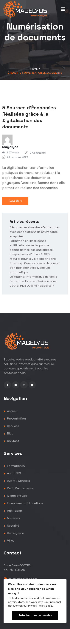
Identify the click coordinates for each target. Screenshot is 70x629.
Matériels (13, 518)
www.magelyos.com (22, 579)
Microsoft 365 (17, 496)
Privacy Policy (36, 605)
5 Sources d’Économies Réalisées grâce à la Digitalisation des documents (29, 117)
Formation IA (15, 466)
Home (34, 68)
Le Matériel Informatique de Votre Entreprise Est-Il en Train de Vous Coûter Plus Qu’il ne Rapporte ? (33, 281)
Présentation (16, 418)
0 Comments (38, 152)
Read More (15, 201)
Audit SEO (13, 473)
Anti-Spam (14, 511)
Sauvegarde (15, 533)
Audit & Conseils (18, 481)
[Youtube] (32, 384)
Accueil (11, 411)
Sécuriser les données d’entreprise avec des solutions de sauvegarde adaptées (34, 231)
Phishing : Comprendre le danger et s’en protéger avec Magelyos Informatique (35, 267)
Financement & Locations (24, 503)
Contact (12, 441)
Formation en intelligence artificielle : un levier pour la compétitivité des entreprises (31, 245)
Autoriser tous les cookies (35, 615)
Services (12, 426)
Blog (9, 433)
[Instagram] (23, 384)
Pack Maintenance (19, 488)
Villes (10, 540)
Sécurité (12, 526)
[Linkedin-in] (15, 384)
